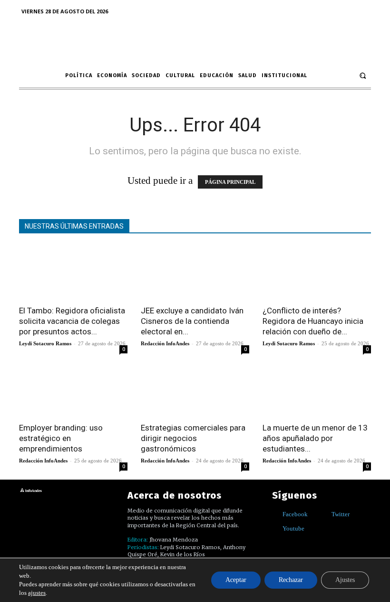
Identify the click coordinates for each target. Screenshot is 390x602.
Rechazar (291, 579)
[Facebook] (275, 514)
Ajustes (345, 579)
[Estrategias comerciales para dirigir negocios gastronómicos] (195, 389)
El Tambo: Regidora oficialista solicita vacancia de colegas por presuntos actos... (72, 321)
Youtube (293, 528)
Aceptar (235, 579)
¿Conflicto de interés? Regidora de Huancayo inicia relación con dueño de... (313, 321)
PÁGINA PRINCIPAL (230, 182)
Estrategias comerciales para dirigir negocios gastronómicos (193, 438)
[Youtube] (275, 528)
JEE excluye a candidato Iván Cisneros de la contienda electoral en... (192, 321)
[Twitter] (324, 514)
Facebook (295, 514)
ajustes (37, 592)
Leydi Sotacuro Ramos (45, 343)
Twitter (341, 514)
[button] (362, 75)
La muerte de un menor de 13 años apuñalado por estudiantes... (315, 438)
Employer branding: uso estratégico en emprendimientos (61, 438)
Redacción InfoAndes (165, 343)
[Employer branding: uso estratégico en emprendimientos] (73, 389)
